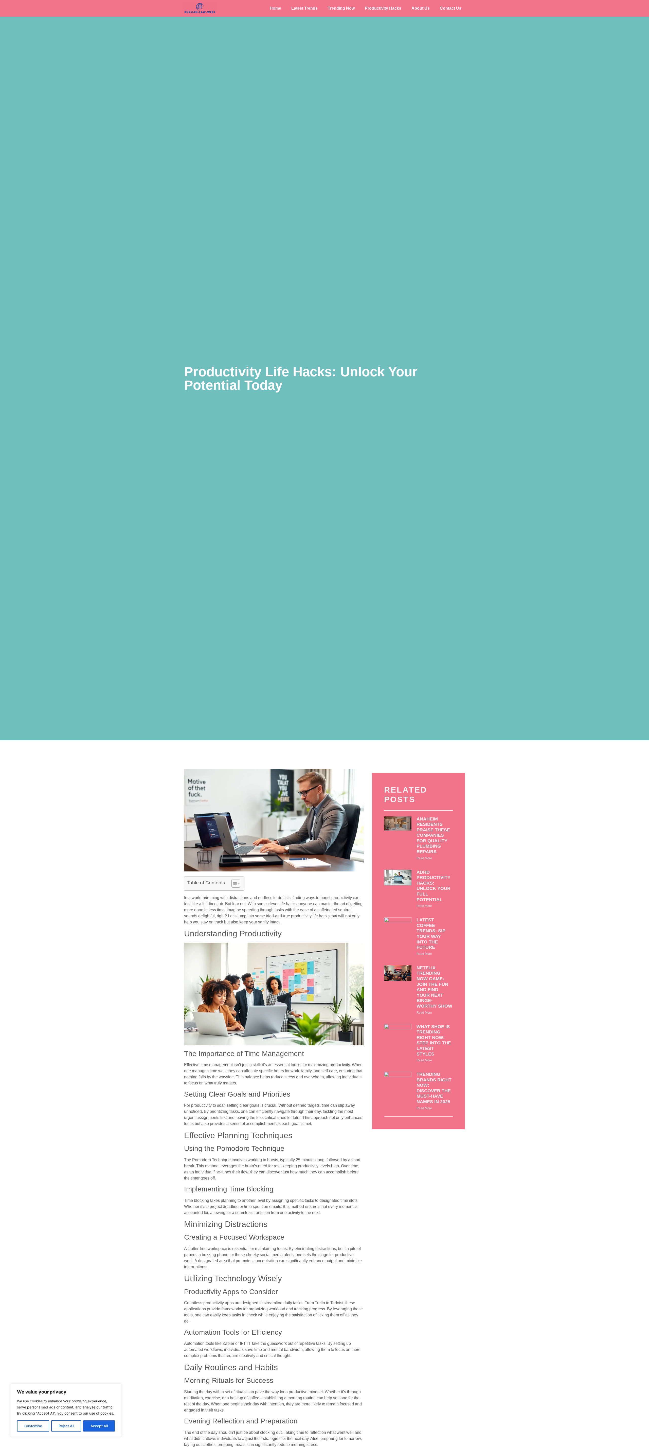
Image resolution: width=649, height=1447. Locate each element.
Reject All (66, 1426)
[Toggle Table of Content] (233, 883)
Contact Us (450, 8)
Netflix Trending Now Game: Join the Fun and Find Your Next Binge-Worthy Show (434, 987)
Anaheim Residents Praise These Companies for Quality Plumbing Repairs (433, 835)
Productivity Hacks (383, 8)
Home (275, 8)
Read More (424, 858)
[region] (66, 1410)
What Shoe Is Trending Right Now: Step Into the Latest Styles (434, 1040)
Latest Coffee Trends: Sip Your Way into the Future (431, 933)
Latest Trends (304, 8)
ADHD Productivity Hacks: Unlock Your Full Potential (433, 886)
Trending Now (341, 8)
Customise (33, 1426)
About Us (420, 8)
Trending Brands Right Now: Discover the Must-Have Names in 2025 (434, 1088)
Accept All (99, 1426)
